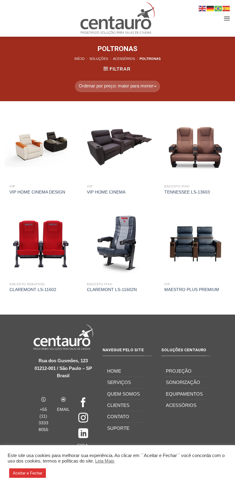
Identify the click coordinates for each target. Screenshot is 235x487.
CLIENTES (118, 405)
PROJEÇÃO (179, 371)
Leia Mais (104, 461)
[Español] (226, 8)
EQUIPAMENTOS (184, 394)
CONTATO (118, 416)
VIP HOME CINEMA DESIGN (37, 192)
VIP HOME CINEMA (106, 192)
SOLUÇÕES (98, 59)
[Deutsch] (210, 8)
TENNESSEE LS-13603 (187, 192)
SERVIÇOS (119, 382)
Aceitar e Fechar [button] (27, 473)
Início (79, 59)
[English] (203, 8)
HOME (114, 371)
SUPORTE (118, 428)
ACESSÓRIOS (124, 59)
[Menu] (226, 18)
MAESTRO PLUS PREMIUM (191, 289)
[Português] (218, 8)
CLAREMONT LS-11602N (112, 289)
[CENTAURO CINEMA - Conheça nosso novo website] (117, 18)
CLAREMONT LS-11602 (32, 289)
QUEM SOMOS (123, 394)
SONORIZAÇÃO (183, 382)
